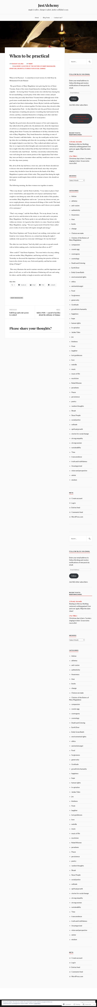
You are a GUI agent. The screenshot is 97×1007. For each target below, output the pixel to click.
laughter (74, 351)
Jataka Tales (75, 332)
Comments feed (77, 512)
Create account (76, 498)
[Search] (89, 62)
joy (72, 337)
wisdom (74, 480)
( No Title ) (73, 156)
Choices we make (77, 233)
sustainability (76, 448)
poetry (73, 401)
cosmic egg (75, 249)
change (74, 229)
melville (74, 365)
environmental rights (78, 277)
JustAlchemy (48, 5)
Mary (31, 63)
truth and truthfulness (79, 461)
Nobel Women (76, 383)
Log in (73, 503)
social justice (75, 420)
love (72, 360)
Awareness (75, 215)
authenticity (75, 210)
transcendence (76, 457)
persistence (75, 397)
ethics (73, 282)
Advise (73, 196)
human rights (76, 323)
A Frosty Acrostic (75, 142)
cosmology (75, 259)
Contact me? (58, 18)
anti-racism (75, 206)
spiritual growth (16, 68)
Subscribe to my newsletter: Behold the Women (81, 118)
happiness (74, 314)
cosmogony (75, 254)
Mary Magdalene (17, 297)
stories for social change (35, 68)
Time (73, 452)
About (37, 18)
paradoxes (75, 388)
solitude (74, 424)
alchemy (17, 66)
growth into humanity (79, 309)
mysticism (75, 378)
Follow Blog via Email (79, 74)
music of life (75, 374)
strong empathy (77, 438)
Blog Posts (46, 18)
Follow (74, 99)
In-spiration (75, 328)
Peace (73, 392)
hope (73, 318)
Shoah (73, 411)
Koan (73, 346)
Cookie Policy (37, 1003)
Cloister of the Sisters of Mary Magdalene (38, 66)
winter (73, 475)
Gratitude (75, 305)
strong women (76, 443)
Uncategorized (76, 466)
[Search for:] (80, 62)
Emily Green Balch (77, 272)
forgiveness (75, 295)
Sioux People (76, 415)
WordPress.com (77, 517)
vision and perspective (79, 471)
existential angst (77, 286)
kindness (74, 342)
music (73, 369)
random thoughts (77, 406)
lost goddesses (76, 355)
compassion (75, 245)
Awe (73, 219)
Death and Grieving (78, 263)
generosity (75, 300)
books (73, 224)
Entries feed (75, 508)
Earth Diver (75, 268)
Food (73, 291)
